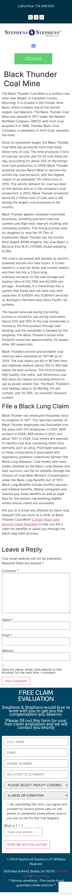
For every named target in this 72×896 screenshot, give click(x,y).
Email (7, 635)
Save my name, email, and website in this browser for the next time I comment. (32, 671)
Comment (10, 570)
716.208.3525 (44, 6)
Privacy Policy (40, 876)
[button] (33, 46)
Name (7, 619)
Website (7, 650)
